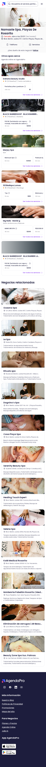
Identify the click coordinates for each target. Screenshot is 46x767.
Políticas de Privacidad (12, 704)
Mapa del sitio (8, 711)
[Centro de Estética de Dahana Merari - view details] (23, 70)
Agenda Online (8, 727)
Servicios (36, 44)
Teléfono (13, 44)
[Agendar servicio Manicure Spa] (17, 159)
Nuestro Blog (8, 700)
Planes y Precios (9, 723)
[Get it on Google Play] (10, 752)
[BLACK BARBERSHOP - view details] (23, 105)
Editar (35, 50)
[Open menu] (41, 4)
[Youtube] (21, 687)
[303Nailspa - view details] (23, 176)
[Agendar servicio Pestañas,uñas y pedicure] (17, 88)
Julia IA (5, 731)
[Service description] (25, 86)
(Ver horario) (30, 36)
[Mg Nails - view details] (23, 212)
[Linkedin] (15, 687)
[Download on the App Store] (10, 745)
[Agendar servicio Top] (17, 194)
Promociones (8, 707)
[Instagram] (4, 687)
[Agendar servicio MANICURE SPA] (17, 230)
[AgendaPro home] (4, 4)
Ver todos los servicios (31, 95)
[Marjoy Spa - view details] (23, 141)
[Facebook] (10, 687)
